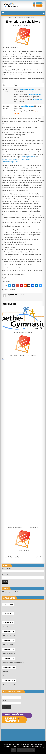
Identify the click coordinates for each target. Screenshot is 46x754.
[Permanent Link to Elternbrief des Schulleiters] (23, 36)
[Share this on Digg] (32, 285)
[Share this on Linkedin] (36, 285)
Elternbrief (14, 18)
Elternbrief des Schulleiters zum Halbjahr (23, 355)
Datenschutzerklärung (26, 750)
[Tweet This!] (10, 285)
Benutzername (6, 568)
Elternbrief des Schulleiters (23, 21)
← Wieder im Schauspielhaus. (11, 557)
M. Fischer (18, 25)
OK (13, 750)
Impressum (37, 741)
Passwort (5, 575)
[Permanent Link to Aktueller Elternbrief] (23, 539)
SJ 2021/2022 (31, 18)
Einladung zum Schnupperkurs (23, 332)
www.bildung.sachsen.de (28, 157)
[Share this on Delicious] (40, 285)
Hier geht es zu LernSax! (10, 592)
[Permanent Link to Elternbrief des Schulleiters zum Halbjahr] (23, 344)
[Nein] (43, 748)
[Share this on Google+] (17, 285)
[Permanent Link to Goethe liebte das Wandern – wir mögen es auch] (23, 441)
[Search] (44, 13)
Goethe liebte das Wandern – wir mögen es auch (23, 527)
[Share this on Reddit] (25, 285)
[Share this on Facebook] (13, 285)
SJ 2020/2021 (23, 18)
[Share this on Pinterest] (21, 285)
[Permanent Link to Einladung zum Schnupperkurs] (23, 318)
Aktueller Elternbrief (23, 550)
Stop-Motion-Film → (38, 557)
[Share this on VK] (28, 285)
